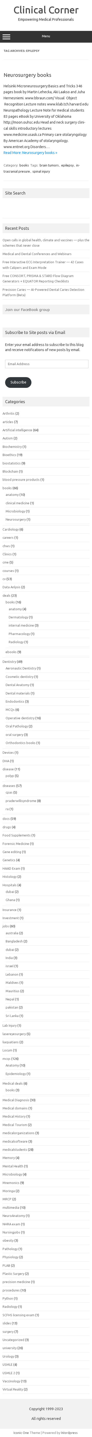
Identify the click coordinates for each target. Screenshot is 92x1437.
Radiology (16, 642)
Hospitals (10, 885)
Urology (8, 1356)
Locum (7, 1050)
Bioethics (9, 455)
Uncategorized (13, 1340)
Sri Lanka (12, 1015)
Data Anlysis (11, 587)
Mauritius (12, 991)
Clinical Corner (46, 9)
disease (8, 769)
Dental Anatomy (17, 685)
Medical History (14, 1116)
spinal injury (41, 171)
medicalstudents (15, 1149)
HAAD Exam (11, 868)
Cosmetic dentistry (19, 676)
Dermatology (18, 617)
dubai (10, 891)
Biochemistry (12, 446)
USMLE (8, 1364)
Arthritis (9, 413)
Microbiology (15, 511)
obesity (8, 1240)
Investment (11, 918)
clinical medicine (17, 503)
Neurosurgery (16, 519)
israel (10, 966)
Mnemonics (11, 1182)
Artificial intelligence (17, 430)
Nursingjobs (11, 1232)
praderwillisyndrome (21, 801)
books (24, 165)
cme (6, 562)
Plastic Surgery (13, 1273)
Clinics (7, 554)
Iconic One (21, 1432)
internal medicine (21, 625)
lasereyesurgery (14, 1034)
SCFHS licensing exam (18, 1315)
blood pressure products (21, 479)
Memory (9, 1157)
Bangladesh (14, 941)
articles (8, 422)
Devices (8, 752)
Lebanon (12, 974)
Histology (10, 876)
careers (8, 537)
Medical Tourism (15, 1125)
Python (8, 1298)
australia (12, 933)
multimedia (11, 1207)
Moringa (9, 1191)
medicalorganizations (18, 1133)
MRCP (7, 1199)
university (10, 1348)
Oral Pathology (17, 726)
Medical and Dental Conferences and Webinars (37, 254)
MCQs (10, 709)
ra (7, 809)
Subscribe (18, 382)
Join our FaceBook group (27, 309)
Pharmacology (19, 634)
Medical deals (13, 1083)
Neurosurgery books (27, 75)
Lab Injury (10, 1025)
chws (6, 546)
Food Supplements (17, 835)
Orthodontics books (21, 743)
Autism (8, 438)
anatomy (12, 494)
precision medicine (16, 1282)
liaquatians (11, 1042)
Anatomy (12, 1065)
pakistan (12, 1007)
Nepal (10, 999)
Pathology (10, 1249)
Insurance (10, 910)
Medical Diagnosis (16, 1100)
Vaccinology (11, 1381)
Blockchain (10, 471)
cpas (9, 792)
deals (6, 595)
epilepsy (67, 165)
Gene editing (12, 852)
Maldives (12, 982)
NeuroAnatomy (14, 1215)
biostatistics (12, 463)
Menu (46, 36)
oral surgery (14, 734)
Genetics (9, 860)
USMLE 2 (9, 1373)
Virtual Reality (13, 1389)
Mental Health (13, 1166)
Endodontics (15, 701)
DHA (6, 761)
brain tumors (49, 165)
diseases (9, 785)
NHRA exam (11, 1224)
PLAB (6, 1265)
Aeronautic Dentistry (21, 668)
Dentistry (9, 661)
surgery (8, 1331)
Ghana (10, 900)
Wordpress (69, 1432)
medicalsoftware (15, 1141)
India (9, 958)
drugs (7, 827)
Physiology (10, 1257)
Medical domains (15, 1108)
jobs (6, 926)
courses (8, 570)
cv (4, 579)
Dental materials (18, 693)
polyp (10, 775)
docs (6, 818)
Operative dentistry (20, 718)
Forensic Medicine (16, 843)
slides (7, 1323)
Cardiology (11, 529)
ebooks (11, 652)
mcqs (6, 1058)
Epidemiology (16, 1073)
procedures (11, 1290)
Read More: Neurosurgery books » (30, 153)
